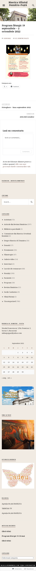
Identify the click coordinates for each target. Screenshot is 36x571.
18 (32, 362)
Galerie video (9, 259)
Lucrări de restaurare (12, 269)
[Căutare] (31, 5)
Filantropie (8, 254)
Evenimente (8, 250)
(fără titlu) (6, 531)
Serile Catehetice (10, 292)
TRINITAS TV (7, 508)
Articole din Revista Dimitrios (15, 224)
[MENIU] (4, 5)
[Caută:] (18, 202)
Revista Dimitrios (10, 287)
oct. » (10, 378)
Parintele (7, 278)
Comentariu (26, 151)
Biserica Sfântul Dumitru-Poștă (18, 4)
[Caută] (31, 202)
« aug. (4, 378)
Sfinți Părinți (9, 297)
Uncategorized (10, 301)
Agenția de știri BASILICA (12, 504)
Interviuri (8, 264)
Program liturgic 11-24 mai (13, 536)
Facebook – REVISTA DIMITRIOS (13, 181)
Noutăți (7, 273)
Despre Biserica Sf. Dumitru (15, 241)
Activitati (7, 220)
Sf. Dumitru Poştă (22, 38)
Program (7, 283)
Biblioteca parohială (12, 229)
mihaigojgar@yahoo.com (12, 333)
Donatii (7, 245)
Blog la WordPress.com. (10, 565)
